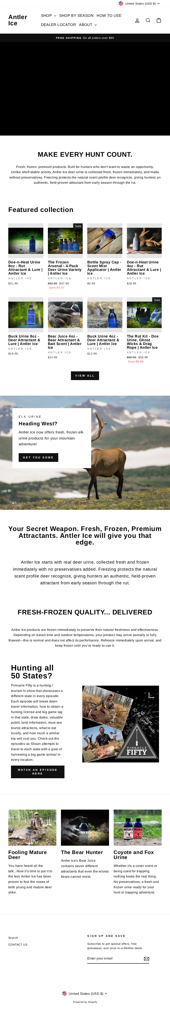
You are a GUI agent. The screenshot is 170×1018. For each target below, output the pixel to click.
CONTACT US (17, 944)
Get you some (38, 457)
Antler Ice (17, 20)
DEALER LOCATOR (58, 25)
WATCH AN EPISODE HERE (38, 771)
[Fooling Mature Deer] (32, 828)
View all (85, 375)
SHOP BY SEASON (76, 15)
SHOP (47, 15)
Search (13, 937)
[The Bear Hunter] (85, 828)
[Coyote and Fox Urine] (138, 828)
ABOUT (86, 25)
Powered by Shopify (85, 1002)
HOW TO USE (109, 15)
